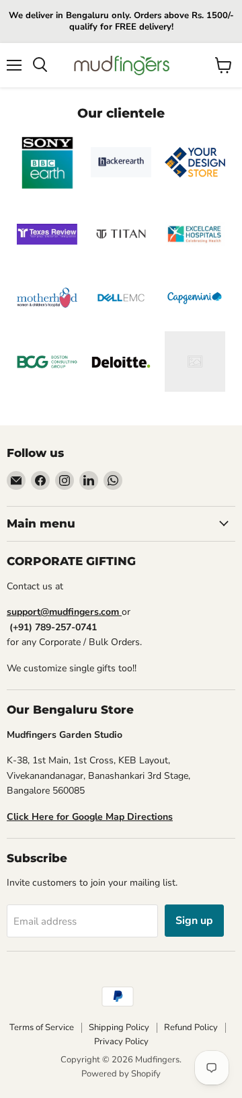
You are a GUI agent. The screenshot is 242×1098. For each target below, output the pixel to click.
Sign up (194, 920)
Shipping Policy (119, 1027)
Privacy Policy (121, 1042)
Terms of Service (41, 1027)
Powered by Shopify (121, 1074)
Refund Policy (191, 1027)
